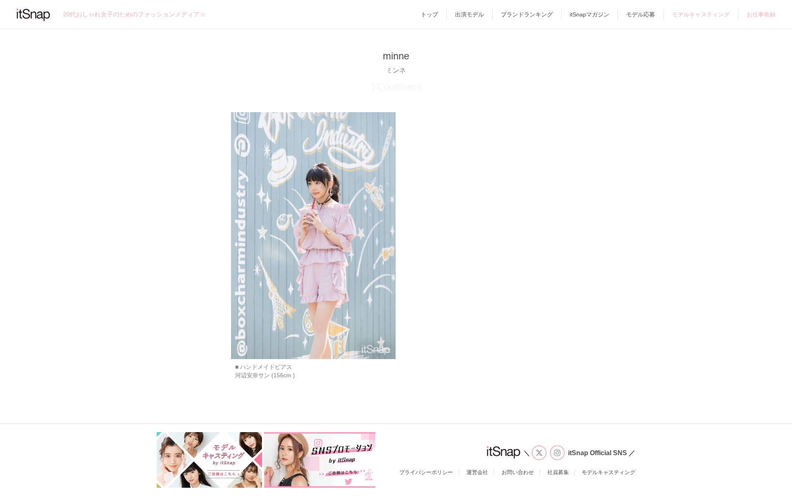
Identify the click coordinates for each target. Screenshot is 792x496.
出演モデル (469, 14)
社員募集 (558, 472)
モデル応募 (640, 14)
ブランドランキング (527, 14)
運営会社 (477, 472)
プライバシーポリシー (426, 472)
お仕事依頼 (761, 14)
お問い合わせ (518, 472)
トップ (429, 14)
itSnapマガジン (589, 14)
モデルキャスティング (701, 14)
